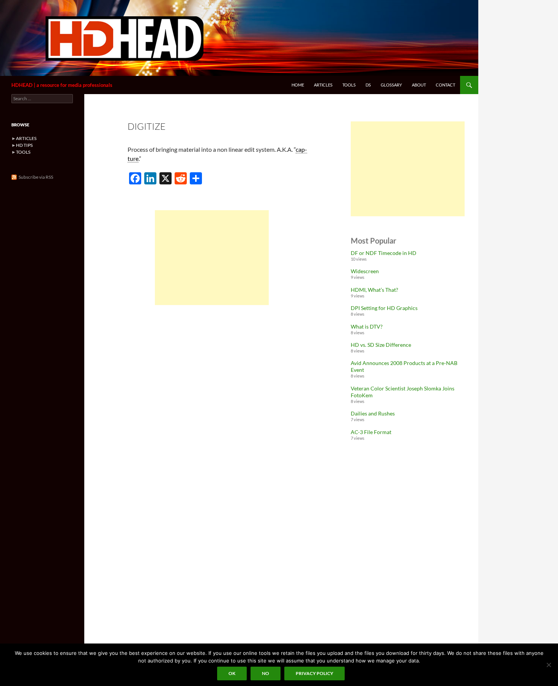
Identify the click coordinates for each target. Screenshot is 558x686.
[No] (548, 665)
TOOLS (23, 152)
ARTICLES (26, 138)
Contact (445, 84)
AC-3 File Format (371, 432)
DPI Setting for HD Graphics (384, 308)
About (419, 84)
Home (298, 84)
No (265, 673)
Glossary (391, 84)
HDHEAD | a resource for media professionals (61, 85)
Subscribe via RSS (36, 177)
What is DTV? (367, 326)
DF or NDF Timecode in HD (383, 253)
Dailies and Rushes (373, 413)
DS (368, 84)
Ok (232, 673)
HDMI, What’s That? (374, 289)
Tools (349, 84)
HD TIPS (24, 145)
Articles (323, 84)
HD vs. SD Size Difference (381, 344)
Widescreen (365, 271)
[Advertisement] (212, 257)
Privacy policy (314, 673)
